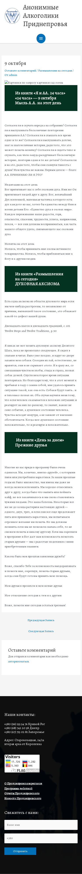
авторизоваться (18, 661)
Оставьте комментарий (20, 70)
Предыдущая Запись (41, 620)
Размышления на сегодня (55, 70)
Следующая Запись (41, 631)
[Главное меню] (41, 38)
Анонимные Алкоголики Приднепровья (45, 15)
